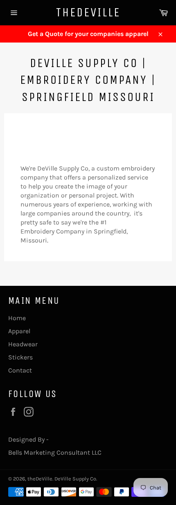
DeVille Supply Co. (75, 479)
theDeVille (88, 12)
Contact (20, 370)
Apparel (19, 331)
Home (17, 318)
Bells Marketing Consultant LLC (55, 452)
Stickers (20, 357)
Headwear (23, 344)
